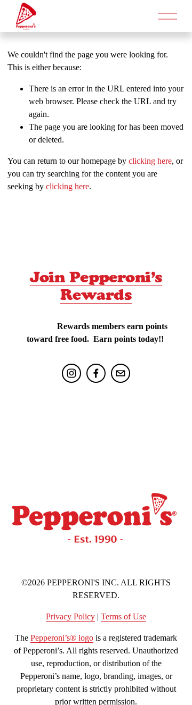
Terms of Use (123, 616)
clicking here (150, 160)
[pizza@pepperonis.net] (120, 373)
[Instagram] (71, 373)
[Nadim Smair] (96, 373)
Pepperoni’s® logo (61, 637)
